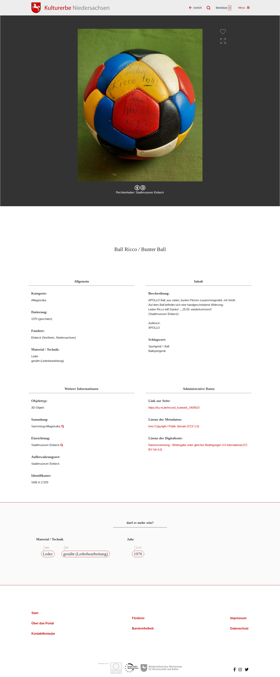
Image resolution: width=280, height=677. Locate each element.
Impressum (238, 618)
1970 (138, 553)
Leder (48, 553)
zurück (197, 7)
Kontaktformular (43, 633)
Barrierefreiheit (143, 628)
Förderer (138, 618)
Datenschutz (239, 628)
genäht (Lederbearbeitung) (85, 553)
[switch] (223, 32)
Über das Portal (42, 623)
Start (34, 613)
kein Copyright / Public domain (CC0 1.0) (173, 426)
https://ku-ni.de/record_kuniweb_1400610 (173, 407)
